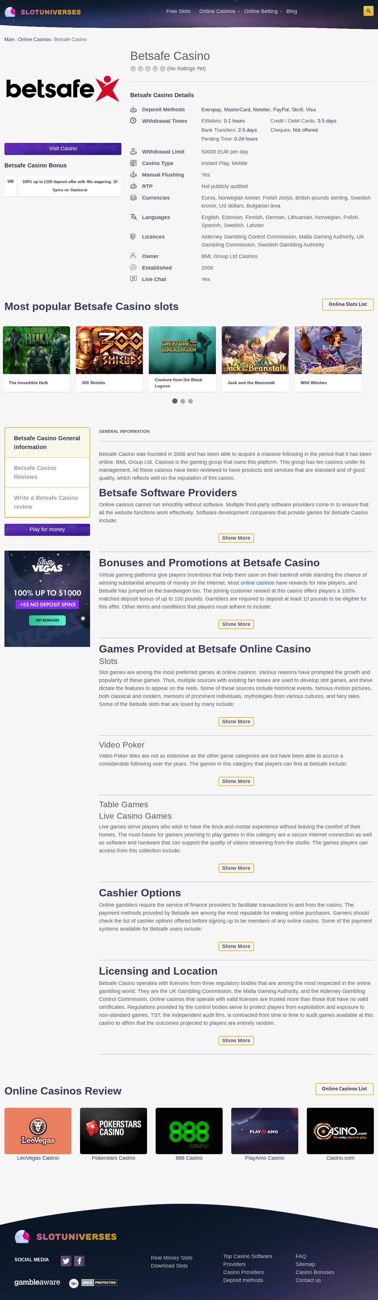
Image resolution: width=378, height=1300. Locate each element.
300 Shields (93, 382)
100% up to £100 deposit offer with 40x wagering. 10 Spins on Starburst (69, 186)
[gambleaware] (37, 1283)
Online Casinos (217, 11)
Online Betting (261, 11)
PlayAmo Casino (264, 1158)
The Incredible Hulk (28, 382)
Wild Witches (314, 382)
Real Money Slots (172, 1258)
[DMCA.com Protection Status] (98, 1283)
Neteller (261, 109)
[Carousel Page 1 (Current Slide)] (174, 401)
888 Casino (189, 1158)
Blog (291, 11)
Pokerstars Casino (113, 1158)
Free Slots (178, 11)
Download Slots (169, 1266)
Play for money (47, 529)
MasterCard (237, 109)
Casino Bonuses (315, 1272)
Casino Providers (243, 1272)
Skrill (297, 109)
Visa (311, 109)
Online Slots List (348, 304)
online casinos (257, 583)
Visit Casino (63, 148)
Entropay (211, 109)
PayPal (281, 109)
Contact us (308, 1280)
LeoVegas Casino (38, 1158)
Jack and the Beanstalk (251, 382)
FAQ (301, 1256)
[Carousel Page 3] (190, 401)
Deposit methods (243, 1280)
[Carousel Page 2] (182, 401)
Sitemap (305, 1264)
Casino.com (340, 1158)
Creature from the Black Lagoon (178, 382)
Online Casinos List (344, 1088)
